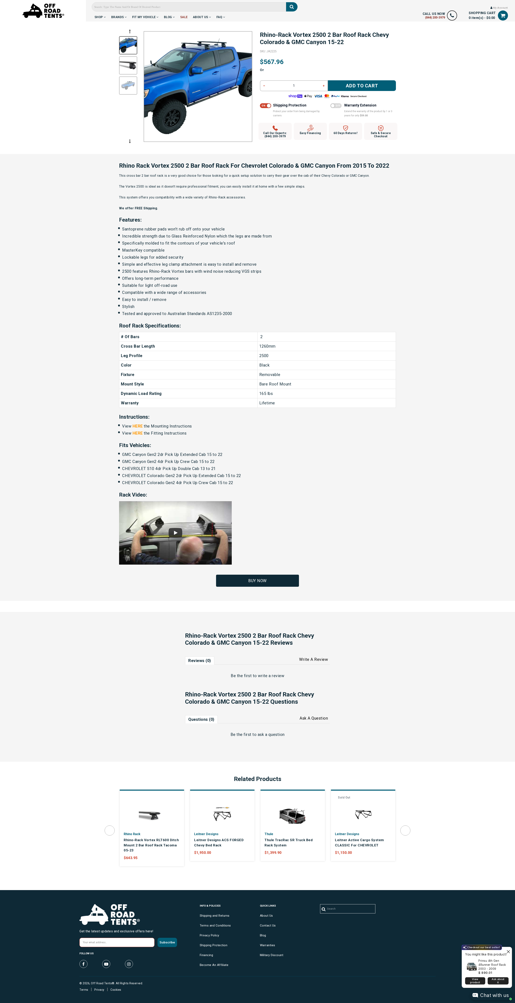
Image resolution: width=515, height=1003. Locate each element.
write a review (271, 675)
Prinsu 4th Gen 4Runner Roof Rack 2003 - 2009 (492, 964)
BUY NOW (257, 580)
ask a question (271, 734)
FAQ (219, 16)
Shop (99, 16)
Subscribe (167, 942)
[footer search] (323, 909)
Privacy (99, 989)
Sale (184, 16)
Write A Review (313, 659)
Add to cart (362, 86)
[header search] (292, 6)
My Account (500, 7)
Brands (118, 16)
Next (130, 141)
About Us (201, 16)
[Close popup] (508, 950)
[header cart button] (503, 15)
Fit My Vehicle (144, 16)
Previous (130, 31)
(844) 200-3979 (435, 17)
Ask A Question (314, 718)
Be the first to (257, 675)
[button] (175, 533)
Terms (83, 989)
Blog (168, 16)
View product (475, 981)
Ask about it (498, 981)
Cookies (115, 989)
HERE (138, 426)
